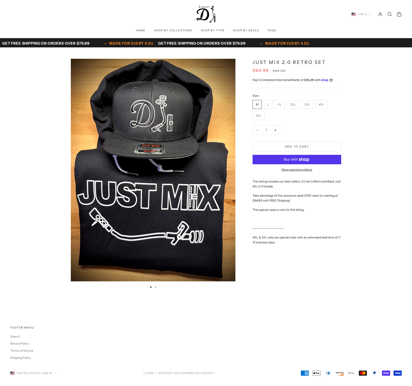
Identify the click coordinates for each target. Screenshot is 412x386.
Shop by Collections (173, 30)
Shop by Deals (246, 30)
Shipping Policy (20, 358)
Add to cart (297, 146)
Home (141, 30)
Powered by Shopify (197, 373)
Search (15, 336)
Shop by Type (213, 30)
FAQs (272, 30)
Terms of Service (21, 351)
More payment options (297, 170)
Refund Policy (19, 343)
